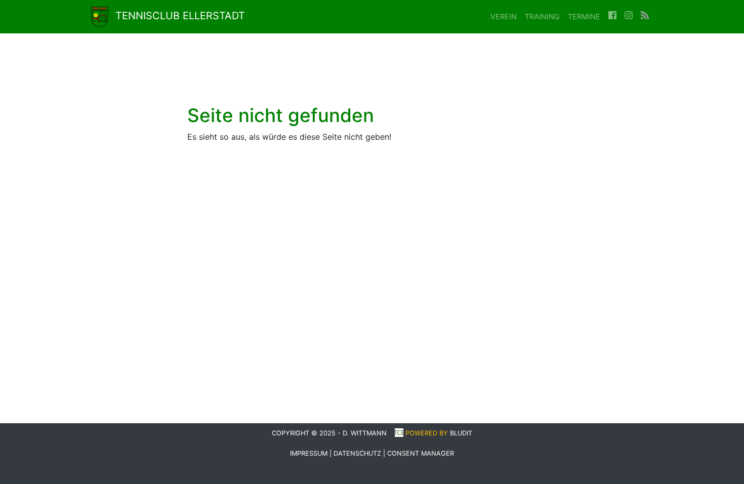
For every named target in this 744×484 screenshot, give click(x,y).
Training (542, 16)
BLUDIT (461, 433)
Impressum (308, 453)
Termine (584, 16)
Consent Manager (420, 453)
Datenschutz (357, 453)
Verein (503, 16)
